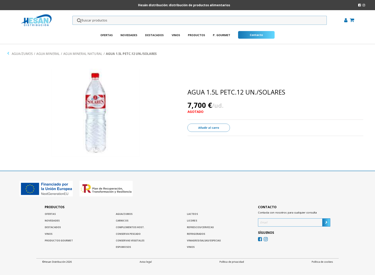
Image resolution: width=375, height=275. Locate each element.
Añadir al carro (208, 127)
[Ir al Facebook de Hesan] (359, 5)
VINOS (191, 247)
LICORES (192, 220)
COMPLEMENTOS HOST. (130, 227)
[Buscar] (78, 20)
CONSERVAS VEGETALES (130, 240)
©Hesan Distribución (57, 262)
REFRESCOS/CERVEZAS (200, 227)
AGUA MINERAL (48, 54)
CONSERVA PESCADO (128, 234)
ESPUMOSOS (123, 247)
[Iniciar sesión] (344, 21)
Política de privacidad (232, 262)
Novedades (129, 35)
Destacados (154, 35)
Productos (196, 35)
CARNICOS (122, 220)
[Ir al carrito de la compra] (350, 20)
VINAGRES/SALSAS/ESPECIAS (204, 240)
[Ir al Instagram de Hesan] (363, 5)
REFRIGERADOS (196, 234)
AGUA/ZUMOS (22, 54)
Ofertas (106, 35)
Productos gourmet (59, 240)
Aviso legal (146, 262)
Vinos (176, 35)
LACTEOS (192, 214)
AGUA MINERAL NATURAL (82, 54)
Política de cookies (322, 262)
